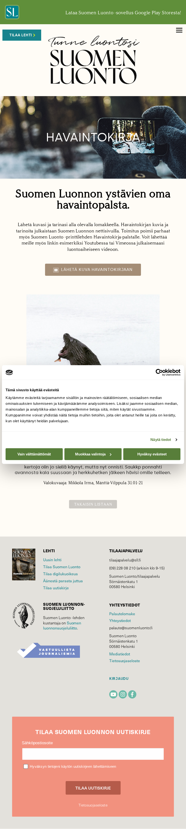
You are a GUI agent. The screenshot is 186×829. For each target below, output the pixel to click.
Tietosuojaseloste (124, 660)
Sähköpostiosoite (37, 743)
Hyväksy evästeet (152, 454)
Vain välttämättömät (34, 454)
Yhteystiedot (120, 620)
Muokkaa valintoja (90, 454)
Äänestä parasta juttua (63, 580)
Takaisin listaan (93, 504)
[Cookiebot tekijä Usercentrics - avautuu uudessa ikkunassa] (159, 372)
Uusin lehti (52, 559)
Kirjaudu (119, 679)
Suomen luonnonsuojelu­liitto (62, 625)
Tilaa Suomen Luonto (61, 566)
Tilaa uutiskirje (56, 588)
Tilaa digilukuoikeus (60, 573)
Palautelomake (122, 613)
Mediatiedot (119, 654)
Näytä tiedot (160, 440)
